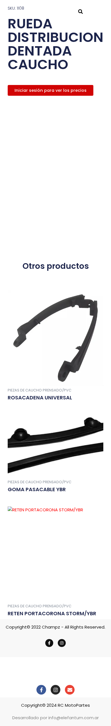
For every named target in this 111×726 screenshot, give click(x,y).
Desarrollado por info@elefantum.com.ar (55, 718)
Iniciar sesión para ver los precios (51, 90)
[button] (80, 11)
